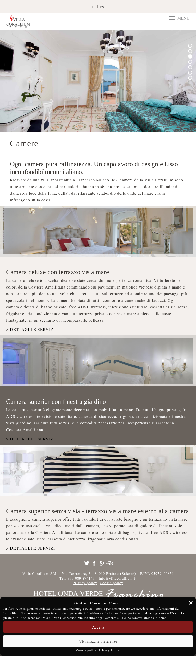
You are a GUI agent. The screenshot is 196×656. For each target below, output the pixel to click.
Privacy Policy (109, 650)
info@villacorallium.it (118, 578)
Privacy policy (85, 582)
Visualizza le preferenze (98, 641)
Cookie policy (86, 650)
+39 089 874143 (81, 578)
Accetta (98, 627)
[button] (190, 602)
